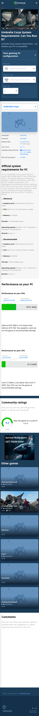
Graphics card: (8, 75)
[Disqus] (19, 659)
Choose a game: (19, 107)
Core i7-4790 (23, 357)
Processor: (6, 64)
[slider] (15, 28)
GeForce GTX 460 (9, 300)
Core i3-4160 (6, 357)
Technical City (19, 3)
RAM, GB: (6, 86)
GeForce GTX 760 (26, 300)
